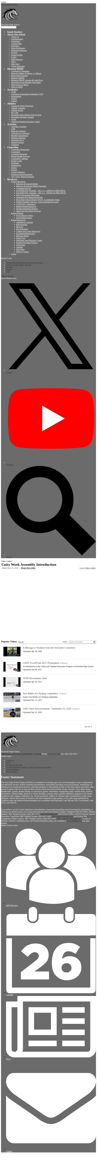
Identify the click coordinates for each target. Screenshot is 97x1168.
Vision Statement (18, 66)
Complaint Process (23, 188)
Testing (14, 101)
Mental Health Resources (26, 206)
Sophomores (16, 165)
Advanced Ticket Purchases (22, 106)
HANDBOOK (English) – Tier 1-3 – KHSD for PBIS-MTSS (41, 191)
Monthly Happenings (19, 136)
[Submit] (94, 641)
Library (14, 99)
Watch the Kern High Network (28, 211)
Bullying (19, 227)
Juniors (14, 168)
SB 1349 (14, 113)
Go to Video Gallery (88, 568)
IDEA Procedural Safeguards (27, 195)
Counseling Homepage (20, 150)
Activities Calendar (18, 127)
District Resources (18, 182)
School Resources (18, 220)
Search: (65, 642)
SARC (14, 57)
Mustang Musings (18, 138)
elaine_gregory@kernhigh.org (69, 819)
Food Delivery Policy (24, 215)
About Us (15, 37)
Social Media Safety (24, 218)
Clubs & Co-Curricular (20, 133)
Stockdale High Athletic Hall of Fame (26, 115)
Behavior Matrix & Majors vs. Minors (26, 73)
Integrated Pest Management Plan (29, 197)
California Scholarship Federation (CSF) (27, 94)
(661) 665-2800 (54, 754)
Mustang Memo (22, 236)
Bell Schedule (21, 225)
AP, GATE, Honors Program (22, 177)
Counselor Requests (19, 154)
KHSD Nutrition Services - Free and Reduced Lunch (37, 202)
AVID (13, 92)
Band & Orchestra (18, 131)
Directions (15, 46)
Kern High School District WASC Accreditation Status (38, 200)
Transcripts (20, 245)
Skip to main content (9, 4)
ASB (13, 129)
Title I (13, 62)
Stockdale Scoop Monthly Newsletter (26, 82)
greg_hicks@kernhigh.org (62, 816)
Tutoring (19, 247)
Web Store (15, 64)
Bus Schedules (22, 229)
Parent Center (16, 161)
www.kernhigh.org (74, 821)
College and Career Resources (28, 231)
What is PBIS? (17, 87)
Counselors (15, 152)
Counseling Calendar (19, 159)
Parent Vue (20, 238)
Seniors (14, 170)
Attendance (15, 41)
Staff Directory (17, 59)
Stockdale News (17, 140)
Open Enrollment (18, 48)
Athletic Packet (17, 110)
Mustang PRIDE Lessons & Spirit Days (27, 80)
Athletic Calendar (18, 108)
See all (20, 642)
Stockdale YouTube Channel (22, 117)
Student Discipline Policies (27, 243)
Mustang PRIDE (18, 78)
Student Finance (17, 142)
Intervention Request (19, 76)
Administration (17, 39)
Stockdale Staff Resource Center (29, 240)
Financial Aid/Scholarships (21, 174)
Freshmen (15, 163)
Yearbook (15, 145)
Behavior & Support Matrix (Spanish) (31, 186)
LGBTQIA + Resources (25, 204)
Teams (13, 119)
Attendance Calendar (24, 222)
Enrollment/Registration (25, 234)
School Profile (16, 55)
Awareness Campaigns (20, 71)
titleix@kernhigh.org (49, 814)
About (13, 254)
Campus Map (16, 44)
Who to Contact (22, 252)
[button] (16, 34)
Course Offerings (18, 172)
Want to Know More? (20, 85)
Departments (16, 96)
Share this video (28, 568)
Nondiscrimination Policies (27, 209)
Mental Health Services (20, 156)
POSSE (14, 53)
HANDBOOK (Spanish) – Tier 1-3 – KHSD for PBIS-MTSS (41, 193)
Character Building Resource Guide (25, 122)
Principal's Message (19, 50)
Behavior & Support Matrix (27, 184)
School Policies (17, 213)
